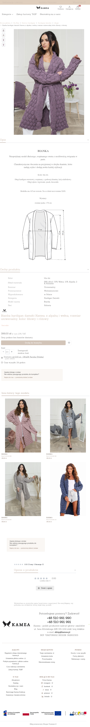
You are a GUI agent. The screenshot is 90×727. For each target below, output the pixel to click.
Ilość (3, 348)
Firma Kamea (47, 680)
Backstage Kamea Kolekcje (15, 692)
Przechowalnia (47, 659)
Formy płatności (78, 656)
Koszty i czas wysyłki (78, 653)
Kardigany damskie (44, 23)
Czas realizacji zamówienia (15, 667)
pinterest (47, 693)
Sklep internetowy (42, 724)
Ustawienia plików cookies (15, 658)
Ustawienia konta (47, 656)
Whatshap (78, 2)
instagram (47, 683)
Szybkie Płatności (48, 2)
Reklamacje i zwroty (12, 2)
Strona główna (5, 23)
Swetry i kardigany (28, 23)
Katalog (15, 683)
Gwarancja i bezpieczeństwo (15, 695)
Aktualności (16, 680)
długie (56, 23)
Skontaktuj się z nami (15, 686)
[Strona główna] (16, 624)
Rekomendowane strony (47, 662)
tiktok (47, 690)
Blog (15, 689)
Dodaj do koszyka (33, 342)
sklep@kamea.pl (62, 632)
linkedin (47, 696)
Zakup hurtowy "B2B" (15, 670)
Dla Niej (16, 23)
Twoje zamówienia (46, 653)
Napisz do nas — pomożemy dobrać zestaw (18, 377)
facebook (47, 686)
